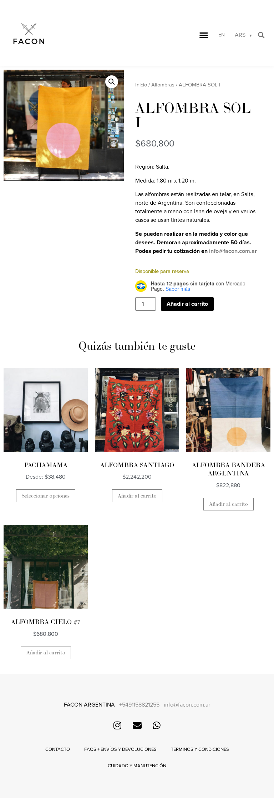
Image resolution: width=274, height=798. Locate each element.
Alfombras (162, 85)
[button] (204, 35)
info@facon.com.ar (233, 251)
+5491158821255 (139, 704)
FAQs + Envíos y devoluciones (120, 749)
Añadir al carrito (187, 304)
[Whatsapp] (157, 725)
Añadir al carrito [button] (137, 496)
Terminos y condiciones (200, 749)
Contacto (57, 749)
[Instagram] (117, 725)
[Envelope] (137, 725)
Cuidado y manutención (137, 766)
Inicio (141, 85)
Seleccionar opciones (46, 496)
